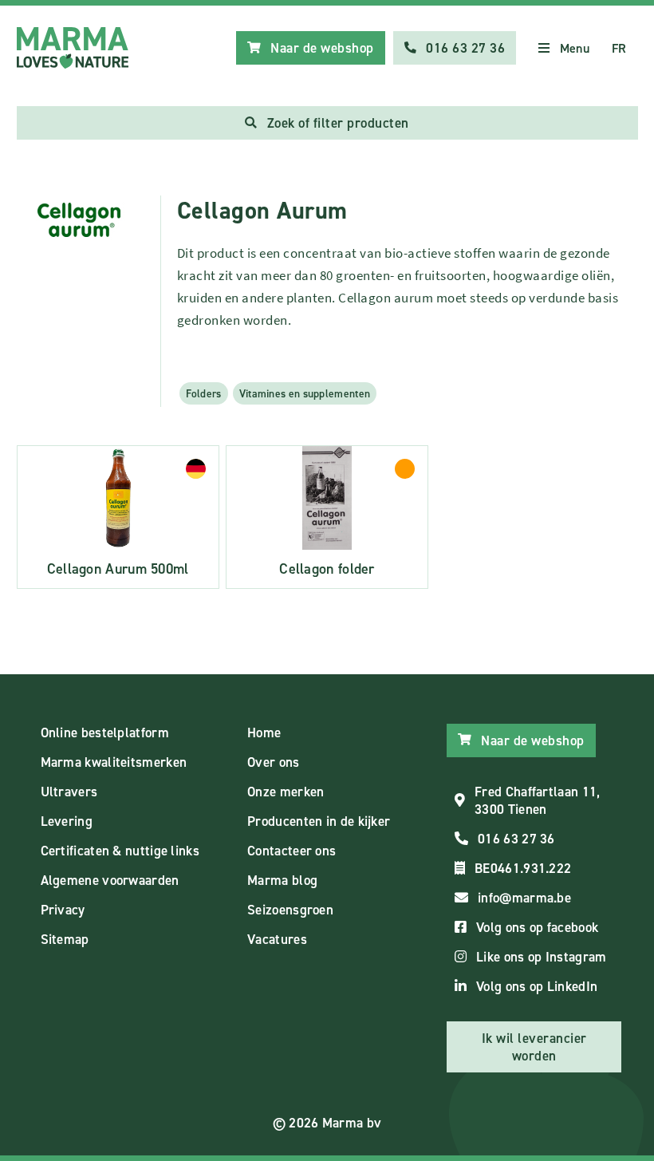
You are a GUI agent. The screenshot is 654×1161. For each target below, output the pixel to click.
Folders (204, 393)
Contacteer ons (291, 850)
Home (264, 732)
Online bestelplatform (105, 732)
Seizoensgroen (290, 909)
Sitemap (65, 939)
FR (619, 48)
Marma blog (282, 880)
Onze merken (285, 791)
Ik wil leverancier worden (534, 1046)
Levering (67, 821)
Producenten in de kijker (318, 821)
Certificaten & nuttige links (120, 850)
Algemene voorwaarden (110, 880)
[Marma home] (72, 48)
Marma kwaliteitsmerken (114, 762)
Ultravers (69, 791)
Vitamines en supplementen (305, 393)
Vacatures (277, 939)
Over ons (273, 762)
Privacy (63, 909)
